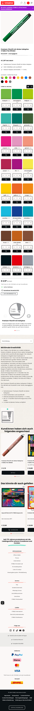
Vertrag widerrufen (17, 707)
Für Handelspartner (17, 566)
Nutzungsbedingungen (21, 698)
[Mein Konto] (24, 3)
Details (13, 472)
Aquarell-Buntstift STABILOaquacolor (12, 513)
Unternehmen (17, 561)
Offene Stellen (17, 555)
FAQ (17, 584)
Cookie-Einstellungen (8, 698)
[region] (17, 27)
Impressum (7, 695)
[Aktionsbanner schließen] (33, 8)
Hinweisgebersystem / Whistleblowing (17, 572)
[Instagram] (10, 630)
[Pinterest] (23, 630)
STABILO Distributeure (17, 617)
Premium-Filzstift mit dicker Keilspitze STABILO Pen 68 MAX (12, 461)
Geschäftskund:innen (17, 593)
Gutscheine (17, 596)
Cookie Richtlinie (25, 695)
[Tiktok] (17, 630)
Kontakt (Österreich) (17, 587)
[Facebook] (14, 630)
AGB (31, 698)
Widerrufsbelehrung (8, 700)
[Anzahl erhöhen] (9, 105)
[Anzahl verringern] (3, 105)
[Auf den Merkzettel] (23, 435)
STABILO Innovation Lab (17, 564)
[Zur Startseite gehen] (9, 3)
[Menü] (31, 3)
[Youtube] (20, 630)
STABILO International (17, 611)
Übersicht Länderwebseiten (17, 614)
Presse (17, 558)
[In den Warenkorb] (6, 109)
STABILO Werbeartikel (17, 599)
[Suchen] (21, 3)
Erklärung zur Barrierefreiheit (23, 700)
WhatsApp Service (17, 590)
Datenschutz (15, 695)
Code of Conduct (17, 569)
